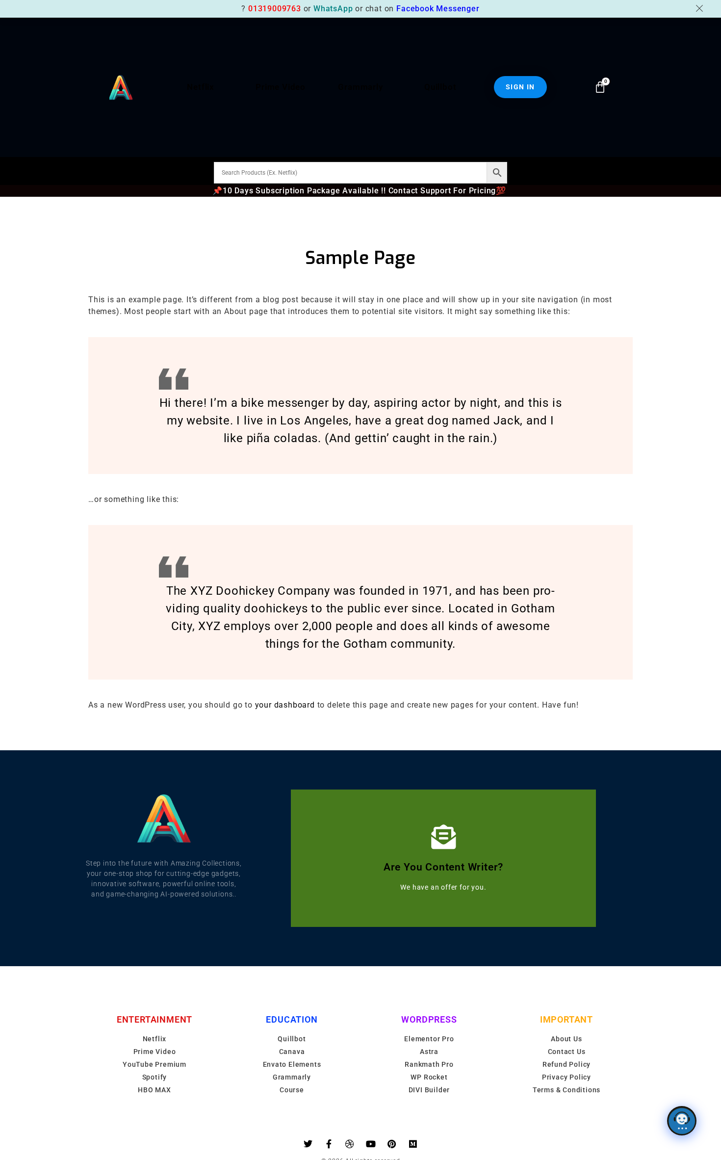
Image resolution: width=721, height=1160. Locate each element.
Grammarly (360, 87)
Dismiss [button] (700, 8)
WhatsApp (333, 8)
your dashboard (285, 705)
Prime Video (281, 87)
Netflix (200, 87)
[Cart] (600, 87)
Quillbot (440, 87)
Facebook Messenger (437, 8)
